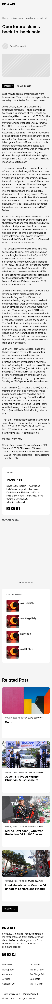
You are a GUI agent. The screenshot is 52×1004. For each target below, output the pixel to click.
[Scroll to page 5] (31, 582)
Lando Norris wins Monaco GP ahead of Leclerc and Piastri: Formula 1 (26, 889)
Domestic (35, 978)
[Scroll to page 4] (28, 582)
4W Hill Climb (36, 983)
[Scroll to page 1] (20, 582)
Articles (6, 978)
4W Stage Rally (37, 974)
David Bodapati (35, 717)
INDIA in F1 (8, 4)
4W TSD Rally (36, 969)
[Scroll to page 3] (26, 582)
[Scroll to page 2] (23, 582)
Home (5, 18)
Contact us (8, 983)
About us (7, 974)
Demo (9, 722)
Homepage (8, 969)
